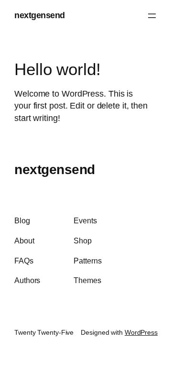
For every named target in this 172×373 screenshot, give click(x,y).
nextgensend (39, 15)
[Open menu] (152, 16)
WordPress (141, 332)
